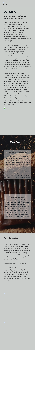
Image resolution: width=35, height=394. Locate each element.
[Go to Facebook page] (6, 392)
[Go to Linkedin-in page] (19, 392)
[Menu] (31, 3)
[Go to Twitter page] (25, 392)
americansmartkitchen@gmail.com (17, 383)
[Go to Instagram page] (13, 392)
